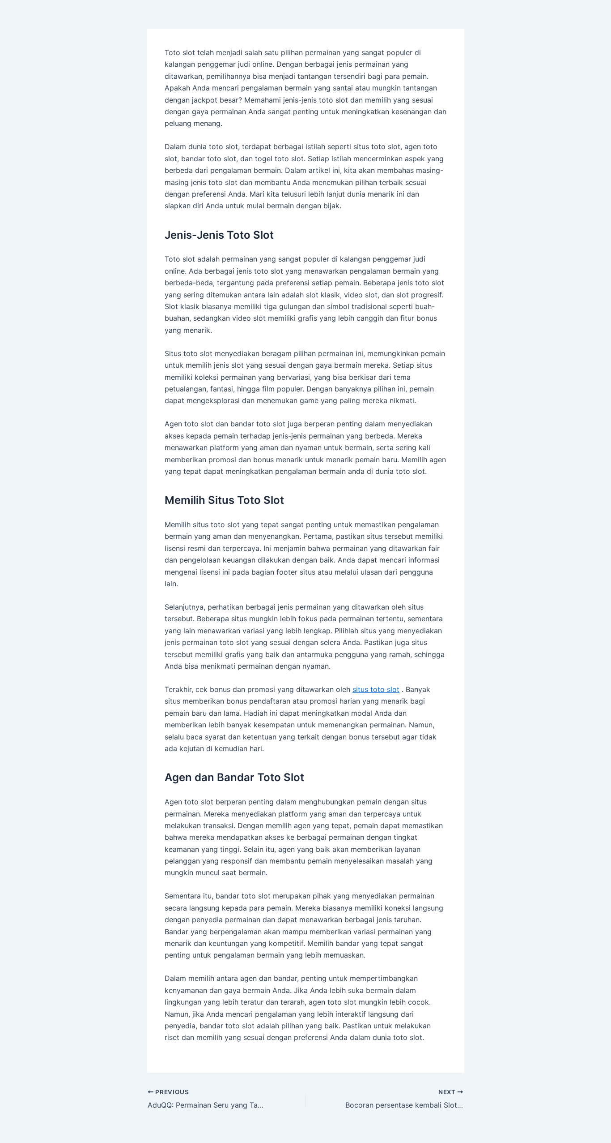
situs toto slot (375, 689)
